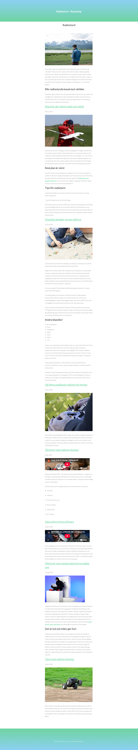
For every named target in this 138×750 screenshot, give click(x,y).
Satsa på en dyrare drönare (59, 521)
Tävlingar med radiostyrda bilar (62, 449)
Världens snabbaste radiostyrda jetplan (66, 384)
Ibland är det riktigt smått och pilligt (64, 106)
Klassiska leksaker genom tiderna (63, 219)
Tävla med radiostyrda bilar (59, 659)
